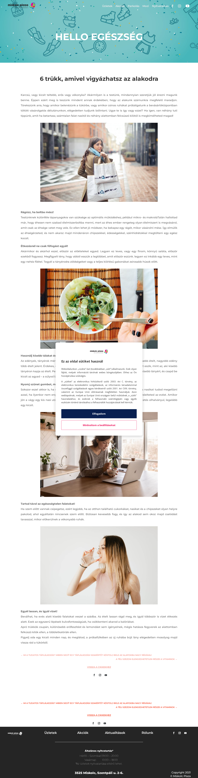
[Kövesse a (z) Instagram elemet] (100, 675)
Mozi (145, 6)
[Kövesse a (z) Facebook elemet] (94, 675)
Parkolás (133, 6)
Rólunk (147, 733)
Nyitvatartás (160, 6)
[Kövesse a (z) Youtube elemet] (105, 675)
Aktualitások (115, 733)
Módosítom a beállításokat (99, 425)
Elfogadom (99, 413)
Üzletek (107, 6)
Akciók (120, 6)
